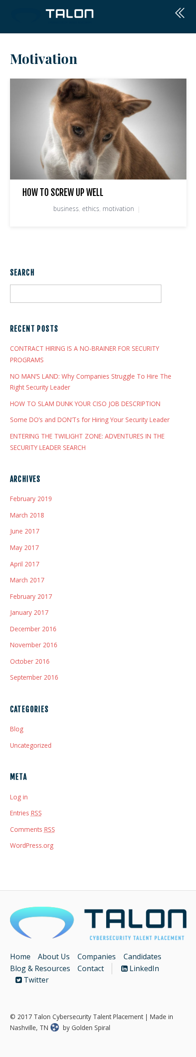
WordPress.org (31, 845)
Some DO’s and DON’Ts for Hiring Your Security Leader (90, 419)
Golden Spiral (91, 1027)
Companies (96, 956)
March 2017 (27, 580)
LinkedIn (143, 968)
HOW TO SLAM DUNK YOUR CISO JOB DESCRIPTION (85, 403)
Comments (32, 829)
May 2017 (24, 547)
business (66, 208)
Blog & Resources (40, 968)
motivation (118, 208)
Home (20, 956)
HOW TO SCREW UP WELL (62, 192)
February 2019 (31, 498)
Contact (90, 968)
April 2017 (24, 564)
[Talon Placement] (53, 20)
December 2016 (33, 628)
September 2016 (34, 677)
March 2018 (27, 515)
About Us (54, 956)
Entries (26, 813)
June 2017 (24, 531)
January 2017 (29, 612)
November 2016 (33, 644)
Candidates (142, 956)
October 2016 (30, 661)
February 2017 (31, 596)
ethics (90, 208)
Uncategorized (31, 745)
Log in (19, 797)
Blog (16, 728)
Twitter (35, 980)
